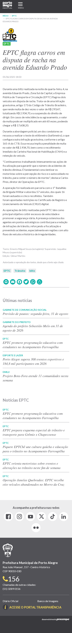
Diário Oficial (10, 601)
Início (6, 16)
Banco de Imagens (47, 601)
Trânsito (20, 270)
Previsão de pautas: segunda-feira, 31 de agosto (35, 313)
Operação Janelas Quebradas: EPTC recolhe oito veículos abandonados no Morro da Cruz (33, 482)
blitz (32, 270)
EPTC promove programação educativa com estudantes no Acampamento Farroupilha (33, 344)
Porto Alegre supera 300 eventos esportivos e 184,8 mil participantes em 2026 (33, 361)
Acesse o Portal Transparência (35, 607)
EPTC (14, 16)
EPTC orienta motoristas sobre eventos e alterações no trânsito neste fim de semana (31, 465)
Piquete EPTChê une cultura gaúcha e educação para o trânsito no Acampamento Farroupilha (35, 448)
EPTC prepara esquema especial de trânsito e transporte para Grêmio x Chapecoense (34, 432)
